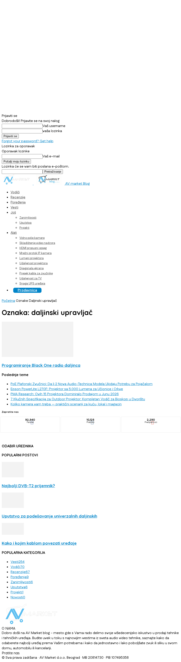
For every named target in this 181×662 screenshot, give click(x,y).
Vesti (14, 207)
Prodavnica (27, 290)
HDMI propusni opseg (33, 248)
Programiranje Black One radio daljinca (41, 365)
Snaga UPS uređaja (32, 284)
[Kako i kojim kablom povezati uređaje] (13, 533)
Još (13, 212)
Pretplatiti (151, 420)
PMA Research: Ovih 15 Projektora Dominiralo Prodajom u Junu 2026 (65, 394)
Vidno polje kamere (32, 238)
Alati (14, 233)
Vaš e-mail (51, 156)
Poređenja (18, 202)
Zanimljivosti (27, 218)
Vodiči (15, 192)
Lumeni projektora (31, 258)
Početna (8, 300)
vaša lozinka (52, 131)
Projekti (24, 228)
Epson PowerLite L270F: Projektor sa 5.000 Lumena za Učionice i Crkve (67, 389)
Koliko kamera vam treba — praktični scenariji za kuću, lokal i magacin (66, 404)
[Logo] (18, 183)
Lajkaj (30, 420)
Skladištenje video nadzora (37, 243)
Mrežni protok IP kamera (35, 253)
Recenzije (18, 197)
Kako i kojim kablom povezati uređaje (39, 543)
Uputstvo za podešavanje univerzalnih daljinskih (49, 516)
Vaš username (54, 126)
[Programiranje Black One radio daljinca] (37, 355)
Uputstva (25, 223)
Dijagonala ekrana (31, 268)
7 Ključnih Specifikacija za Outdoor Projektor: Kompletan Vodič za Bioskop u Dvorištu (78, 399)
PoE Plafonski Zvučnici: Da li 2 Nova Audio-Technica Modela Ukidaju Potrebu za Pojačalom (82, 384)
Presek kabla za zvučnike (36, 273)
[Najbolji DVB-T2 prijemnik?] (13, 476)
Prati (90, 420)
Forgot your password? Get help (27, 141)
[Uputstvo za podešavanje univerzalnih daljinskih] (13, 506)
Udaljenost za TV (30, 278)
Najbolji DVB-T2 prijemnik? (28, 485)
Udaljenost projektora (33, 263)
